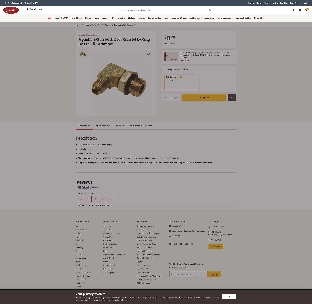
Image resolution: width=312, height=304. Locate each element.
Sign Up (214, 274)
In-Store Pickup (109, 247)
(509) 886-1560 (214, 240)
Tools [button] (166, 18)
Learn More (184, 60)
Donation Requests (144, 240)
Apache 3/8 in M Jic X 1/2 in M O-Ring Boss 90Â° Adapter (109, 24)
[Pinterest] (186, 244)
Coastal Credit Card (286, 3)
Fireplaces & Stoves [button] (179, 18)
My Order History (110, 258)
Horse (78, 236)
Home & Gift (81, 279)
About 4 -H (107, 229)
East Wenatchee (182, 69)
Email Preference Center (147, 244)
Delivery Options (110, 244)
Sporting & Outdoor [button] (243, 18)
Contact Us (251, 3)
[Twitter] (192, 244)
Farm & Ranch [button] (76, 18)
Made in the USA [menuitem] (61, 18)
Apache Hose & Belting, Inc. (91, 35)
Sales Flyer (274, 3)
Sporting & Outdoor (84, 275)
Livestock (79, 240)
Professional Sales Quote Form (149, 275)
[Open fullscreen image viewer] (121, 81)
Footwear (79, 254)
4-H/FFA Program (144, 283)
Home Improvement (84, 272)
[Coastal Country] (11, 10)
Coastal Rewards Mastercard (148, 233)
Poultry (78, 233)
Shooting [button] (121, 18)
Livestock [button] (105, 18)
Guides (140, 261)
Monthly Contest (143, 268)
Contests (259, 3)
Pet (77, 244)
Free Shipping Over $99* (30, 3)
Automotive (80, 268)
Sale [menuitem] (49, 18)
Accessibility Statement (146, 226)
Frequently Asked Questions (148, 254)
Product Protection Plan (146, 279)
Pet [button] (113, 18)
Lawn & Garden (82, 258)
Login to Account (144, 265)
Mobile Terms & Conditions (114, 254)
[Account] (293, 10)
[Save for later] (232, 97)
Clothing (79, 251)
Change (215, 246)
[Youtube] (181, 244)
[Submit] (210, 10)
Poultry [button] (88, 18)
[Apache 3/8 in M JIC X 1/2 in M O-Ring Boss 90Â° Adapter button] (83, 54)
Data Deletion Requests (146, 236)
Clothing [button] (131, 18)
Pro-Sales (298, 3)
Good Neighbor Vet (145, 258)
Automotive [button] (209, 18)
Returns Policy (109, 268)
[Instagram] (175, 244)
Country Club (108, 240)
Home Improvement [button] (225, 18)
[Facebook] (170, 244)
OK (229, 297)
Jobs (105, 251)
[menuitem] (49, 18)
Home (78, 24)
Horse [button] (96, 18)
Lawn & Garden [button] (154, 18)
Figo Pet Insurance (144, 251)
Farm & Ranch (81, 229)
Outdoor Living (82, 265)
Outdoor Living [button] (195, 18)
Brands (305, 3)
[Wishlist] (300, 10)
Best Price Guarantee (12, 3)
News (266, 3)
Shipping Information (112, 272)
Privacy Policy (109, 265)
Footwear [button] (141, 18)
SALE (78, 226)
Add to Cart (203, 97)
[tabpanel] (156, 149)
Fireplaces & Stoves (145, 247)
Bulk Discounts (143, 229)
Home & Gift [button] (259, 18)
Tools (78, 261)
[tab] (84, 126)
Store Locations (143, 272)
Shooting (79, 247)
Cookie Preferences (121, 300)
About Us (107, 226)
